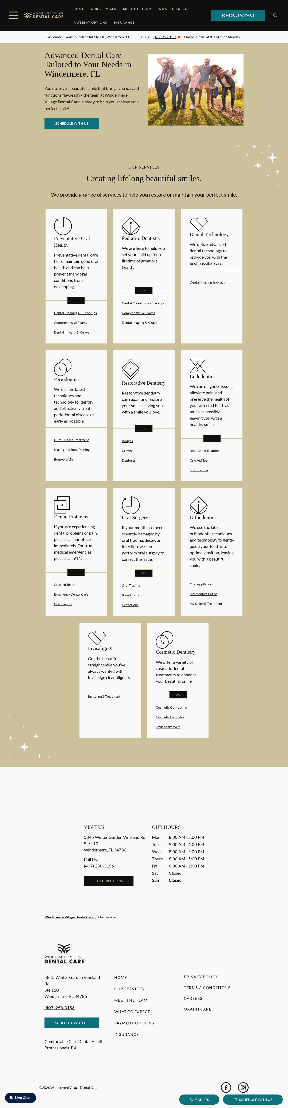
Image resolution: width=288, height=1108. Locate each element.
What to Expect (173, 9)
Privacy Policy (201, 976)
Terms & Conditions (207, 987)
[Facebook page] (226, 1087)
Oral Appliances (201, 584)
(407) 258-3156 (164, 37)
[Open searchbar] (275, 15)
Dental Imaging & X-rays (71, 332)
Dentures (129, 460)
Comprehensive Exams (70, 322)
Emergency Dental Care (71, 594)
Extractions (130, 605)
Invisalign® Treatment (206, 603)
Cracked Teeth (200, 460)
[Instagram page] (243, 1087)
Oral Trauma (199, 470)
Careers (193, 998)
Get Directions (109, 881)
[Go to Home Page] (43, 15)
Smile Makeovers (168, 727)
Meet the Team (137, 9)
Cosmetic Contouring (171, 707)
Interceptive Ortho (203, 594)
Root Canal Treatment (206, 451)
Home (78, 9)
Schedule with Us (238, 15)
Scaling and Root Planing (72, 449)
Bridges (127, 441)
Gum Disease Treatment (71, 440)
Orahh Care (197, 1009)
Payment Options (90, 22)
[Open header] (13, 15)
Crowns (127, 451)
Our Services (103, 9)
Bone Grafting (64, 459)
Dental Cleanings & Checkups (75, 313)
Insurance (124, 22)
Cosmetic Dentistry (170, 717)
